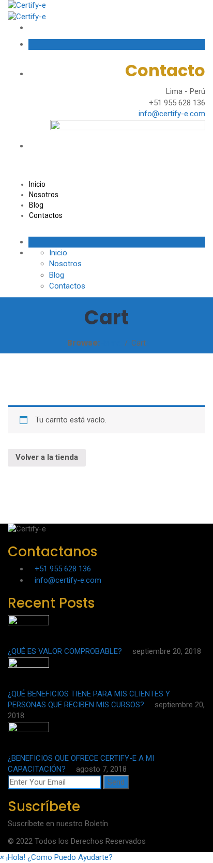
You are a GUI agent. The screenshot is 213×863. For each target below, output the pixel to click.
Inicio (37, 184)
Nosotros (43, 194)
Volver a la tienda (47, 457)
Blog (36, 205)
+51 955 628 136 (63, 568)
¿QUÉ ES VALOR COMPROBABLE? (66, 651)
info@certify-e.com (172, 113)
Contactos (46, 215)
